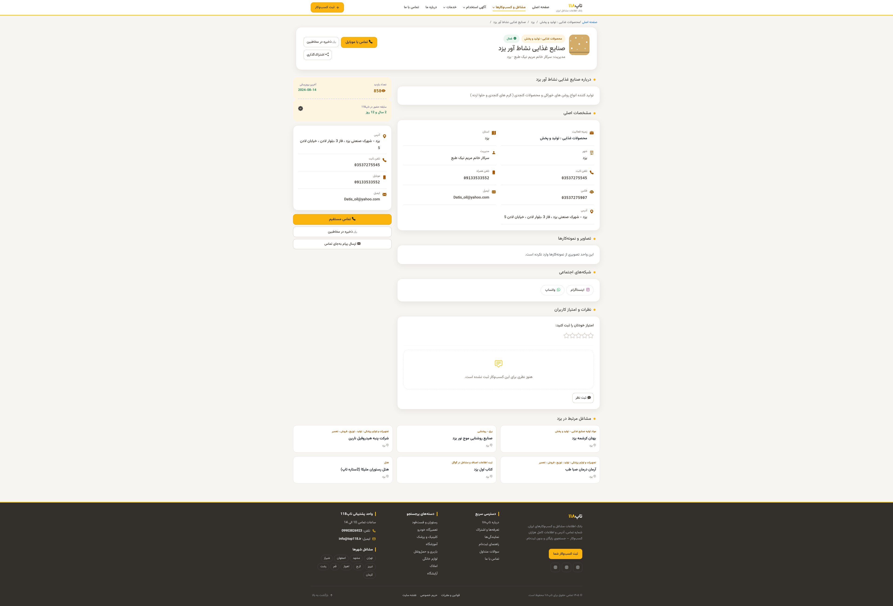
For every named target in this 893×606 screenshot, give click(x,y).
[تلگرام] (566, 567)
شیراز (327, 558)
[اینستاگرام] (577, 567)
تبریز (370, 566)
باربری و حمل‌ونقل (425, 551)
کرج (358, 566)
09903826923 (352, 530)
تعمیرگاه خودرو (427, 530)
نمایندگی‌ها (492, 537)
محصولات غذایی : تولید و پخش (560, 22)
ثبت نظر (581, 398)
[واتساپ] (555, 567)
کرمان (369, 575)
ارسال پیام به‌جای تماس (340, 244)
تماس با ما (492, 559)
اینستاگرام (577, 290)
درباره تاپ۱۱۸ (490, 522)
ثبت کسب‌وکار (325, 7)
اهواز (346, 566)
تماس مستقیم (340, 219)
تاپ (569, 7)
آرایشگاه (432, 573)
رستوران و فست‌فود (424, 522)
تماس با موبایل (357, 42)
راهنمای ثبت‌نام (489, 544)
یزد (533, 22)
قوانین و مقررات (450, 595)
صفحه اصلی (589, 22)
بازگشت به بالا (320, 595)
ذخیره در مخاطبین (320, 42)
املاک (433, 566)
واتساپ (550, 290)
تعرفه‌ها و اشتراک (487, 530)
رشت (323, 566)
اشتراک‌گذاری (316, 54)
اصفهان (341, 558)
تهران (370, 558)
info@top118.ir (350, 539)
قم (335, 566)
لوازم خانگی (430, 559)
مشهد (356, 558)
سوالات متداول (489, 551)
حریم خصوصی (428, 595)
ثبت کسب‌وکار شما (565, 553)
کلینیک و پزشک (427, 537)
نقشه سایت (410, 595)
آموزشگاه (431, 544)
